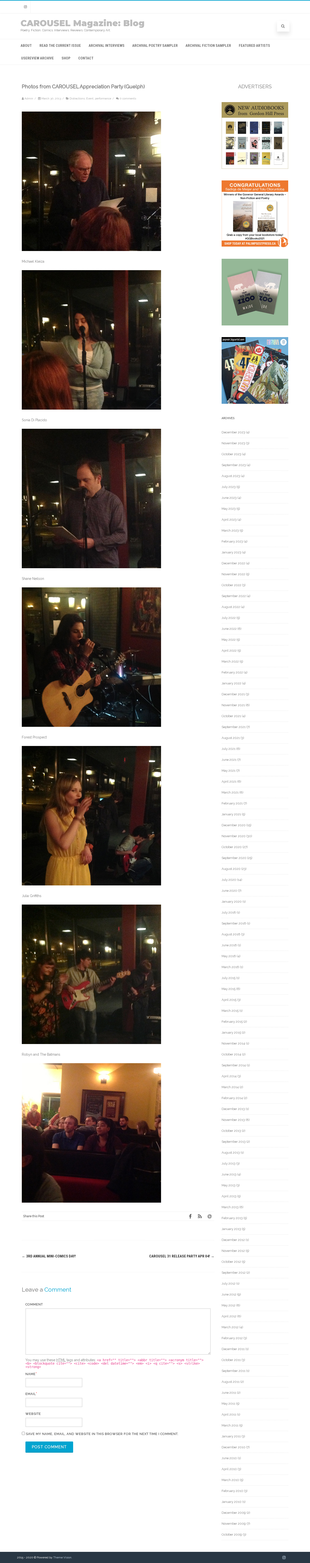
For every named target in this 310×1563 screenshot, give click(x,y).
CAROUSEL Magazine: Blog (83, 23)
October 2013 (231, 1131)
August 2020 (231, 869)
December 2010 (233, 1447)
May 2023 (229, 508)
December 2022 (233, 563)
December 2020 (234, 825)
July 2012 (228, 1283)
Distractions (77, 98)
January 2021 (231, 814)
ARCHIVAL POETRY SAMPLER (155, 45)
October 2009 (232, 1534)
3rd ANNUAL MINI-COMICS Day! (49, 1256)
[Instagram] (25, 7)
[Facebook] (190, 1216)
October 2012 (231, 1261)
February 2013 (232, 1218)
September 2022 (234, 596)
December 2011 (233, 1349)
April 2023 (229, 519)
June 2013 (229, 1174)
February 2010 (232, 1491)
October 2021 (231, 716)
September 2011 (233, 1371)
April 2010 (229, 1469)
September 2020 (234, 858)
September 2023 (234, 465)
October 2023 (231, 454)
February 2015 (232, 1021)
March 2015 (230, 1010)
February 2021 (232, 803)
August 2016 (231, 934)
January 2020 (232, 901)
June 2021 (229, 759)
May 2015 (228, 989)
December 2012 (233, 1240)
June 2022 (229, 629)
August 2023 (231, 476)
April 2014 (229, 1076)
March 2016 (230, 967)
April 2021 (229, 781)
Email (30, 1393)
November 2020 (234, 836)
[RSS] (200, 1216)
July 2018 (229, 912)
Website (33, 1413)
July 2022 (229, 618)
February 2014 (232, 1098)
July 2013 (228, 1163)
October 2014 (231, 1054)
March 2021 (230, 792)
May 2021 (228, 770)
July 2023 (229, 487)
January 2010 (231, 1502)
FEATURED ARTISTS (254, 45)
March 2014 (230, 1087)
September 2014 (234, 1065)
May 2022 (229, 639)
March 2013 (230, 1207)
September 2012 (234, 1272)
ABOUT (26, 45)
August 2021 (231, 738)
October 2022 (231, 585)
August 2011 (231, 1382)
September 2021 (234, 727)
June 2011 (229, 1392)
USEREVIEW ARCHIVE (37, 58)
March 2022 (230, 661)
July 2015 (228, 978)
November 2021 (233, 705)
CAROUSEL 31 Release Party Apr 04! (181, 1256)
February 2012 (232, 1338)
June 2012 (229, 1294)
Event (89, 98)
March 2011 (230, 1425)
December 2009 (234, 1512)
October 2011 (231, 1360)
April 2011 (229, 1414)
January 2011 (231, 1436)
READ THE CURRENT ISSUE (60, 45)
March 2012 (230, 1327)
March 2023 (230, 530)
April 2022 (229, 650)
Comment (34, 1304)
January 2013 (231, 1229)
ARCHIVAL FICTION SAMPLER (208, 45)
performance (103, 98)
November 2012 (233, 1251)
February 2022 (232, 672)
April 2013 (229, 1196)
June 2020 (229, 890)
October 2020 (232, 847)
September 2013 (234, 1141)
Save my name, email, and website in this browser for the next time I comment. (102, 1433)
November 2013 (233, 1120)
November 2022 (233, 574)
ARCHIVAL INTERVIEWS (106, 45)
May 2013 (228, 1185)
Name (30, 1374)
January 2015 (231, 1032)
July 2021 (228, 749)
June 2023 (229, 498)
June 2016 (229, 945)
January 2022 (231, 683)
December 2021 (233, 694)
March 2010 (230, 1480)
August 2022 (231, 607)
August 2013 (231, 1152)
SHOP (66, 58)
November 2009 (234, 1523)
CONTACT (85, 58)
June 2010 (229, 1458)
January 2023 (231, 552)
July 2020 (229, 880)
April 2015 (229, 1000)
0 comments (128, 98)
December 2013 (233, 1109)
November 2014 (233, 1043)
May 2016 (229, 956)
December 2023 (233, 432)
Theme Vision (62, 1557)
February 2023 (232, 541)
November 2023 (233, 443)
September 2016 (234, 923)
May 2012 (228, 1305)
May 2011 (228, 1403)
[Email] (209, 1216)
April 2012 (229, 1316)
